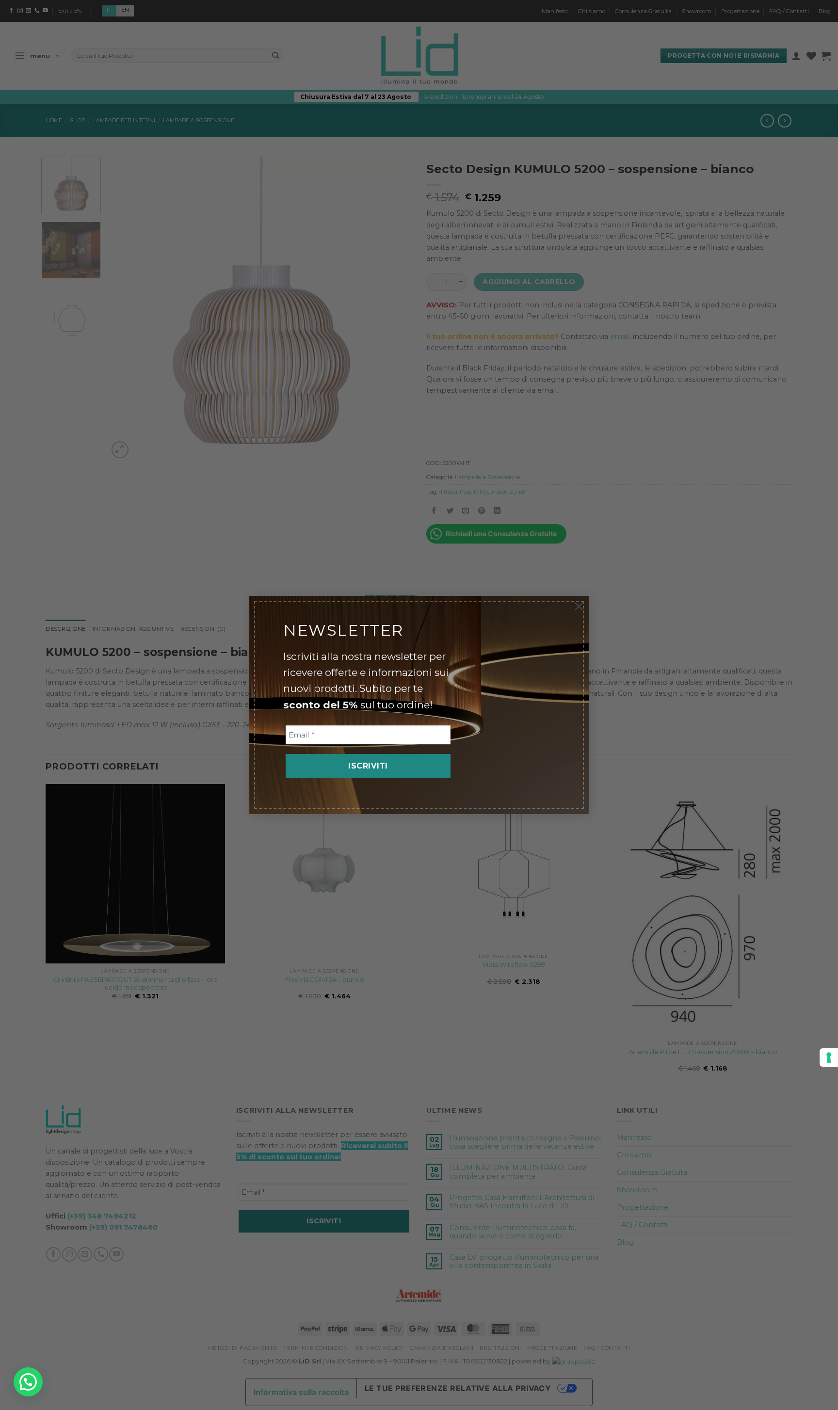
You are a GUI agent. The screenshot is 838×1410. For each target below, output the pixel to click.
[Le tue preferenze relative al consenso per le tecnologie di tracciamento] (829, 1057)
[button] (28, 1381)
